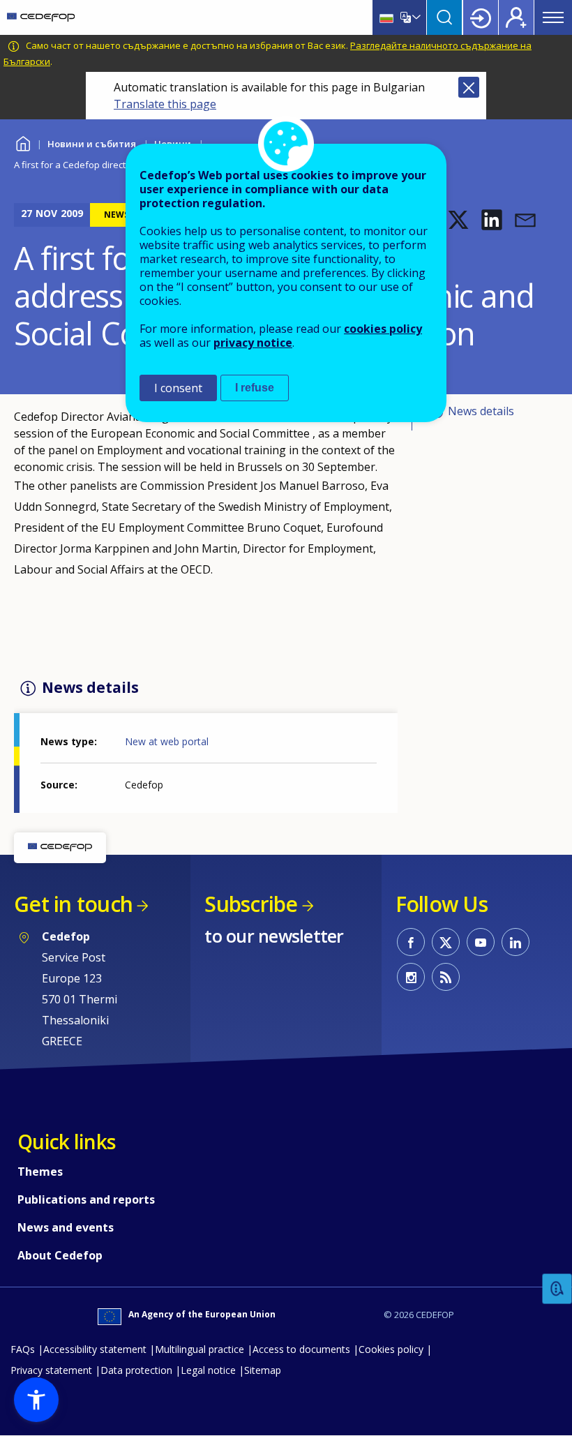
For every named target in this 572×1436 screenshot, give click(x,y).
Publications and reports (86, 1199)
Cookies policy (391, 1349)
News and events (65, 1227)
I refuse (254, 388)
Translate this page (165, 104)
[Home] (41, 17)
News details (481, 411)
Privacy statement (51, 1370)
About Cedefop (60, 1255)
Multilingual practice (199, 1349)
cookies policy (383, 328)
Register (516, 17)
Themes (40, 1171)
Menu (553, 17)
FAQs (22, 1349)
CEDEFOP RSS (446, 977)
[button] (458, 220)
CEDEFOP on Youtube (481, 942)
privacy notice (252, 342)
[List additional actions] (415, 17)
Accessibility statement (94, 1349)
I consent (178, 388)
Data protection (136, 1370)
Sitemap (262, 1370)
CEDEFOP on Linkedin (515, 942)
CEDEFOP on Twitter (446, 942)
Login (480, 17)
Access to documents (301, 1349)
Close (468, 87)
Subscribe (250, 904)
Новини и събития (91, 143)
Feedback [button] (557, 1289)
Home (22, 142)
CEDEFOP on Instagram (411, 977)
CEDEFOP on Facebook (411, 942)
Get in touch (73, 904)
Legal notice (208, 1370)
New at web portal (167, 741)
